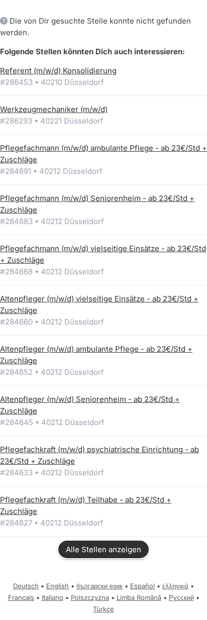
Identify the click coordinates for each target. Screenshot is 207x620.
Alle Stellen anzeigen (103, 549)
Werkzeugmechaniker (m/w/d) (54, 109)
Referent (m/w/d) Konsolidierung (58, 70)
